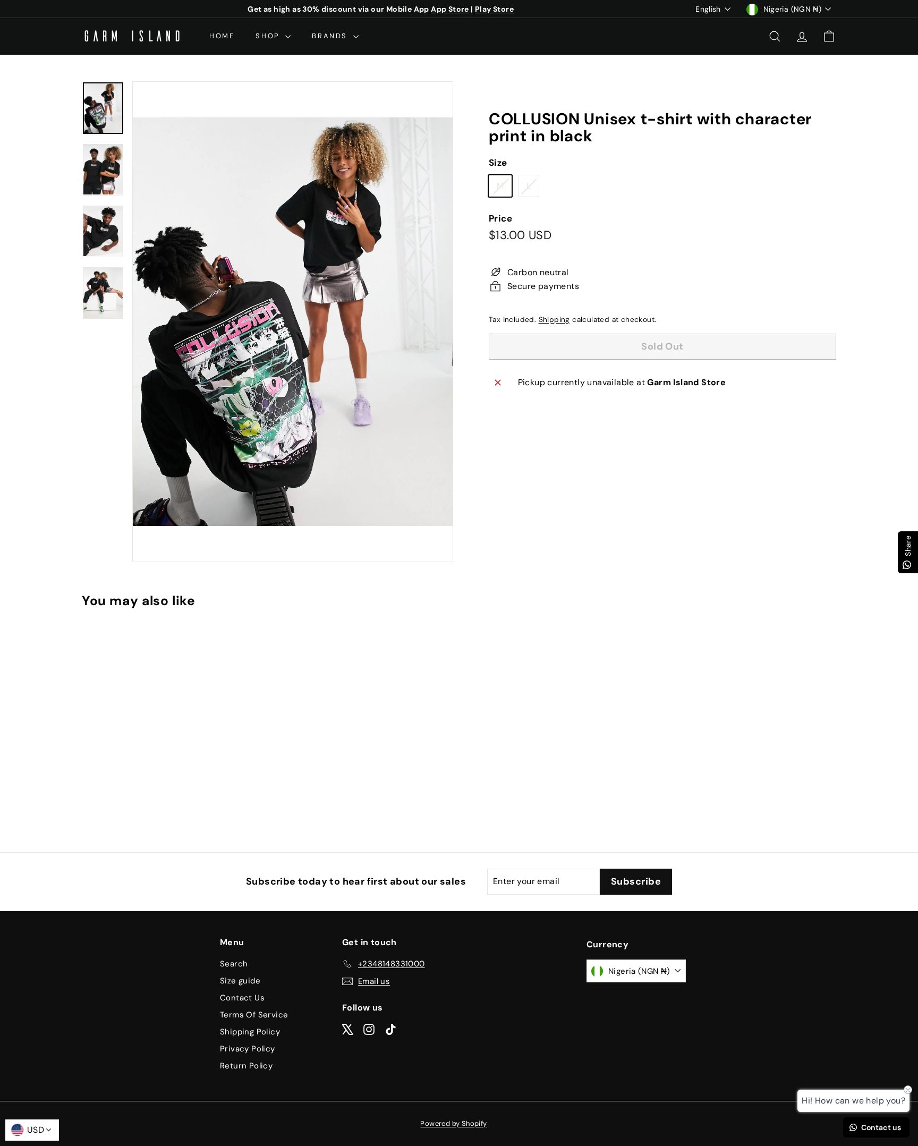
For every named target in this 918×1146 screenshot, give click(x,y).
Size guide (240, 980)
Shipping (554, 319)
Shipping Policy (250, 1031)
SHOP (269, 35)
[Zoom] (293, 322)
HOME (221, 35)
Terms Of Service (254, 1014)
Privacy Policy (247, 1048)
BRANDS (331, 35)
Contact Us (242, 997)
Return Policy (246, 1065)
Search (234, 963)
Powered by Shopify (453, 1123)
